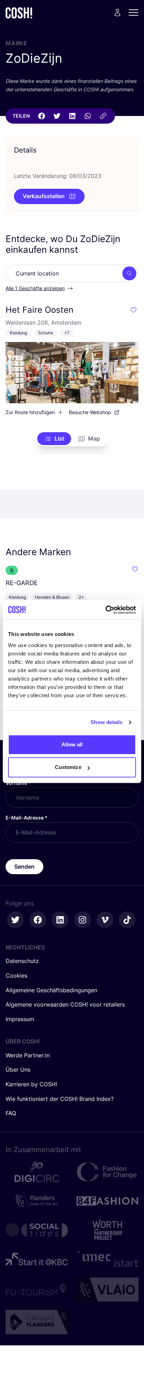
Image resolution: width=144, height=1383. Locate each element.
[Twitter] (57, 116)
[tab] (54, 438)
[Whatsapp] (87, 116)
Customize (68, 767)
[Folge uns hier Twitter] (15, 919)
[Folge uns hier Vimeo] (104, 919)
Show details (106, 722)
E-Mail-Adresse (27, 818)
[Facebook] (41, 116)
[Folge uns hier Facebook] (37, 919)
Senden (24, 866)
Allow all (72, 744)
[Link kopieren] (103, 116)
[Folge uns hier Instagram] (82, 919)
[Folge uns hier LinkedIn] (60, 919)
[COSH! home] (19, 12)
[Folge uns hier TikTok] (127, 919)
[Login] (117, 12)
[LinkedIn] (72, 116)
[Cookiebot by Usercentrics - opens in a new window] (105, 609)
